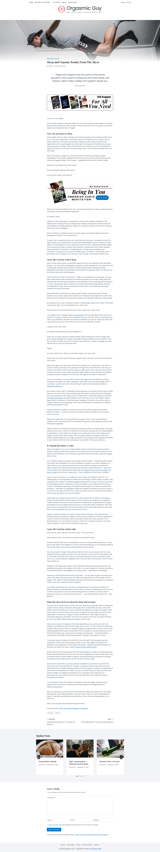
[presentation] (49, 749)
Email (72, 820)
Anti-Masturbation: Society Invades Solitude (97, 720)
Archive (96, 845)
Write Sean (72, 2)
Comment (52, 798)
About (64, 2)
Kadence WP (96, 849)
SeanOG (42, 765)
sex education (79, 315)
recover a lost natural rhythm (86, 647)
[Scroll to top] (156, 849)
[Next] (121, 757)
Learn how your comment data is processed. (91, 835)
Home (31, 2)
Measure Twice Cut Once (110, 761)
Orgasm (50, 713)
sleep (57, 713)
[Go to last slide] (38, 757)
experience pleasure (54, 386)
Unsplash (85, 708)
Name (50, 820)
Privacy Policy (87, 845)
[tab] (76, 776)
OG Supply (56, 2)
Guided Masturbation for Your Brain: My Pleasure (61, 721)
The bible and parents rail (56, 398)
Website (96, 820)
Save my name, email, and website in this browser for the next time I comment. (73, 825)
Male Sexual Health (53, 58)
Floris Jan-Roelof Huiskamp (69, 708)
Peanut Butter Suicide (47, 761)
